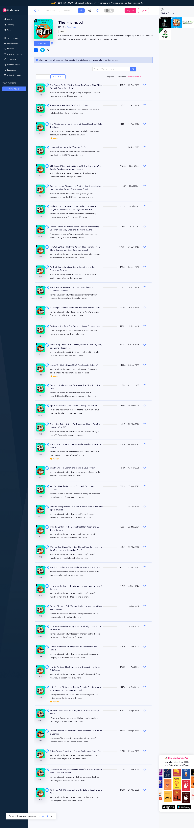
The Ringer (71, 27)
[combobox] (61, 10)
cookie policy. (44, 816)
